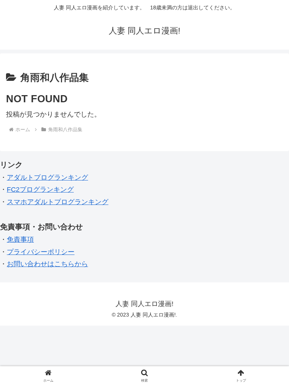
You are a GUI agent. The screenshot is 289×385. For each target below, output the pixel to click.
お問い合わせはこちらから (47, 264)
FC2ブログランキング (40, 189)
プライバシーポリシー (41, 252)
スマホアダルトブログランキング (57, 202)
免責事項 (20, 239)
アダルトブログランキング (47, 177)
